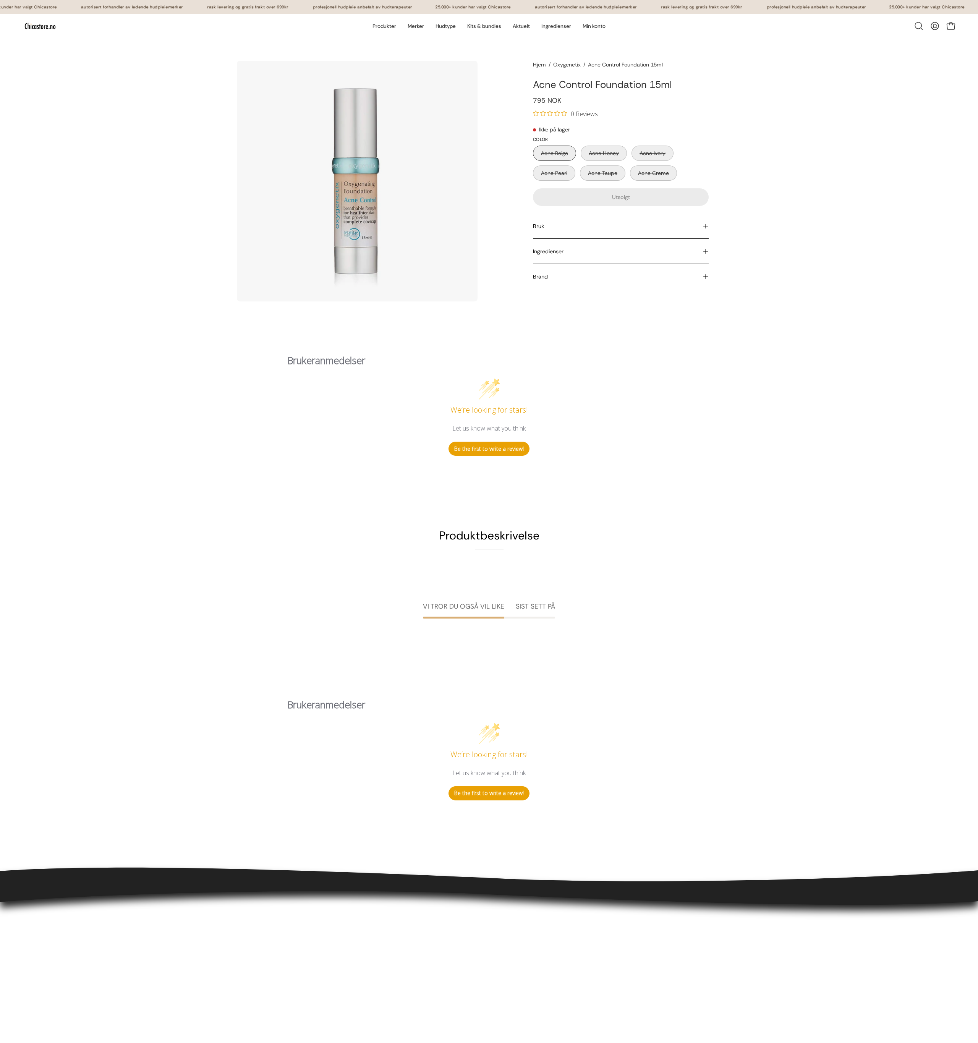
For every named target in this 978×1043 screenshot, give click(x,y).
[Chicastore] (40, 26)
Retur (244, 958)
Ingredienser (548, 251)
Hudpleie (353, 933)
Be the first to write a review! (489, 448)
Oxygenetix (567, 64)
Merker (350, 971)
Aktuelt (351, 983)
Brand (540, 276)
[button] (416, 26)
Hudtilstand (357, 958)
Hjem (539, 64)
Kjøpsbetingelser (260, 933)
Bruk (538, 226)
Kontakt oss (253, 920)
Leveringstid (254, 945)
